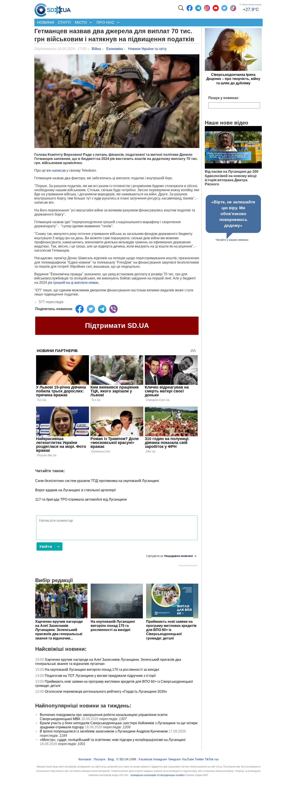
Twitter (199, 759)
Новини (45, 22)
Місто (80, 22)
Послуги (99, 759)
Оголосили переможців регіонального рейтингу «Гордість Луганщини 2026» (106, 691)
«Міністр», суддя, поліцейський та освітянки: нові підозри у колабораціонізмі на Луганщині (112, 740)
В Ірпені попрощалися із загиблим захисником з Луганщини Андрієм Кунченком (104, 731)
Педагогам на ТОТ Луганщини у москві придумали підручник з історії (100, 675)
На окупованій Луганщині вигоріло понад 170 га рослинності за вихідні (102, 669)
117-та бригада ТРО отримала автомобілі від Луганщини (81, 499)
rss (216, 759)
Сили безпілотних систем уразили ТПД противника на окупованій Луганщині (97, 481)
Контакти (84, 759)
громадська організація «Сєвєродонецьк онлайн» (157, 775)
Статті (64, 22)
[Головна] (52, 9)
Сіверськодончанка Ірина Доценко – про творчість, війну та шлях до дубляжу (233, 79)
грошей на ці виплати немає (75, 282)
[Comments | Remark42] (117, 542)
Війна (96, 49)
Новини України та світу (147, 49)
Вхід (111, 759)
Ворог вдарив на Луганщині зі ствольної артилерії (75, 490)
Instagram (160, 759)
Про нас (104, 22)
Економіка (114, 49)
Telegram (174, 759)
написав (59, 170)
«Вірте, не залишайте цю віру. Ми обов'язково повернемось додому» (233, 214)
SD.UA (123, 759)
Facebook (145, 759)
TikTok (209, 759)
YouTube (188, 759)
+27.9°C (251, 9)
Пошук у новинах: (223, 98)
